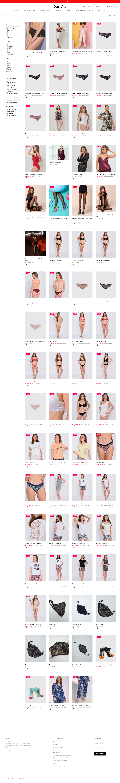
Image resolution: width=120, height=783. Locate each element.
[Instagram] (9, 751)
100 (9, 50)
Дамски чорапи (58, 10)
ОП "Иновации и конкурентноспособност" (64, 766)
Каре (9, 32)
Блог (54, 763)
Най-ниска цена (12, 109)
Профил (97, 6)
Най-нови (10, 113)
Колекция (9, 99)
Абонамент (100, 753)
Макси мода (91, 10)
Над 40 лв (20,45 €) (13, 93)
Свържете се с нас (57, 750)
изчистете (16, 97)
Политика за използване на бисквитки (62, 758)
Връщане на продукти (58, 747)
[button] (26, 57)
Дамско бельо (25, 10)
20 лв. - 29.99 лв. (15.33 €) (12, 86)
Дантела (10, 30)
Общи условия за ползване (60, 760)
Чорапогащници (45, 10)
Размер (8, 41)
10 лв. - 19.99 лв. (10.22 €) (12, 79)
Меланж (10, 34)
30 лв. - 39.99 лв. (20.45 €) (12, 90)
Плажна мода (80, 10)
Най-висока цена (12, 111)
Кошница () (108, 6)
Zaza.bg (12, 778)
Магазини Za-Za (57, 752)
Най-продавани (12, 115)
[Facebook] (5, 751)
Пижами (34, 10)
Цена (7, 75)
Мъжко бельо (69, 10)
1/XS (9, 49)
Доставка (55, 744)
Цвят (7, 58)
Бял (9, 65)
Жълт (9, 67)
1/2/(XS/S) (10, 47)
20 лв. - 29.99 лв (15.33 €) (12, 83)
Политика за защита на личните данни (62, 755)
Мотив (9, 36)
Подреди (112, 15)
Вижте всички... (9, 37)
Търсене (88, 6)
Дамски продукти (12, 102)
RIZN (23, 778)
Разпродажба (102, 10)
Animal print (11, 28)
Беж (9, 62)
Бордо (9, 63)
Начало (15, 10)
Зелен (9, 69)
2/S (9, 52)
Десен (8, 25)
